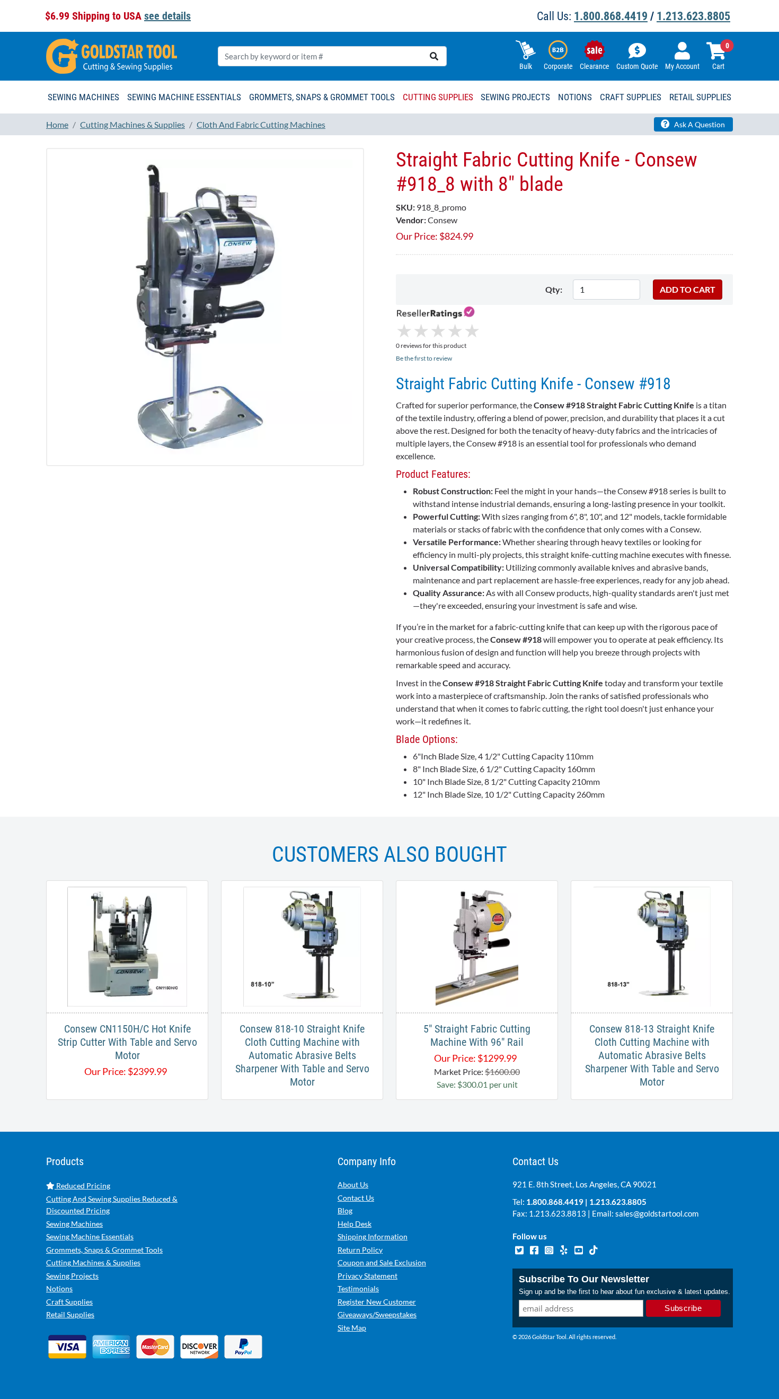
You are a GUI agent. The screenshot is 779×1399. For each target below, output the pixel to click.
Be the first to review (424, 358)
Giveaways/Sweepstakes (377, 1314)
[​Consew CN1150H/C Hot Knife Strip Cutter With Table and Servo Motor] (127, 945)
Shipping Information (373, 1236)
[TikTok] (593, 1249)
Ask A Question (698, 124)
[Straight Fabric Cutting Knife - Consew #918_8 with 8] (205, 306)
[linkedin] (564, 1249)
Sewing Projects (72, 1275)
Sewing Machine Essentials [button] (184, 97)
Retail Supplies (70, 1314)
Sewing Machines (74, 1223)
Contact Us (356, 1197)
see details (167, 16)
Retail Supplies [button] (700, 97)
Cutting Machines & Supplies (93, 1262)
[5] (477, 945)
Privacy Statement (367, 1275)
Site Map (352, 1327)
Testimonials (358, 1288)
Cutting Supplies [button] (438, 97)
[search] (434, 56)
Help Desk (354, 1223)
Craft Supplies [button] (630, 97)
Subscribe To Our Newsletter (584, 1279)
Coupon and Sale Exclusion (382, 1262)
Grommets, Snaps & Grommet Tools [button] (322, 97)
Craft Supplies (69, 1301)
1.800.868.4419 (611, 16)
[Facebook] (534, 1249)
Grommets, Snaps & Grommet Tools (104, 1249)
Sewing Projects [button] (515, 97)
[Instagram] (549, 1249)
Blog (345, 1210)
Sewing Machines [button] (83, 97)
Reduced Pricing (82, 1185)
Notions (59, 1288)
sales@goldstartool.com (656, 1213)
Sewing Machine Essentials (90, 1236)
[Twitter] (519, 1249)
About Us (353, 1184)
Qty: (553, 289)
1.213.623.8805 (693, 16)
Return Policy (360, 1249)
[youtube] (579, 1249)
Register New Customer (377, 1301)
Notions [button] (575, 97)
